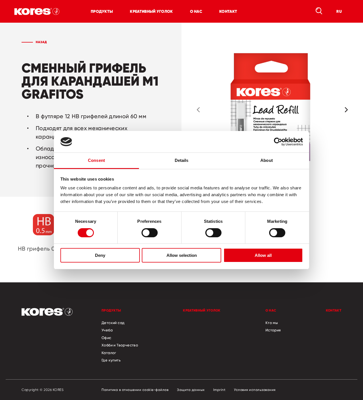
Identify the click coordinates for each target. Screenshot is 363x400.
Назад (41, 42)
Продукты (102, 11)
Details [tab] (182, 160)
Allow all (263, 255)
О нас (196, 11)
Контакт (228, 11)
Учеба (107, 330)
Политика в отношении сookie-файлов (135, 389)
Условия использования (255, 389)
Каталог (109, 352)
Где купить (111, 360)
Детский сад (113, 322)
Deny (100, 255)
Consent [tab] (96, 160)
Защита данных (191, 389)
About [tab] (266, 160)
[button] (198, 109)
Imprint (219, 389)
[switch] (150, 232)
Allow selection (181, 255)
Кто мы (271, 322)
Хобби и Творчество (120, 345)
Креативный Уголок (151, 11)
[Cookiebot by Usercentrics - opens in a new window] (278, 141)
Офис (106, 337)
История (273, 330)
